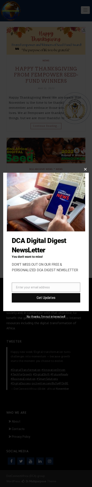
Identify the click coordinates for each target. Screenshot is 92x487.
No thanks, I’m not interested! (46, 316)
